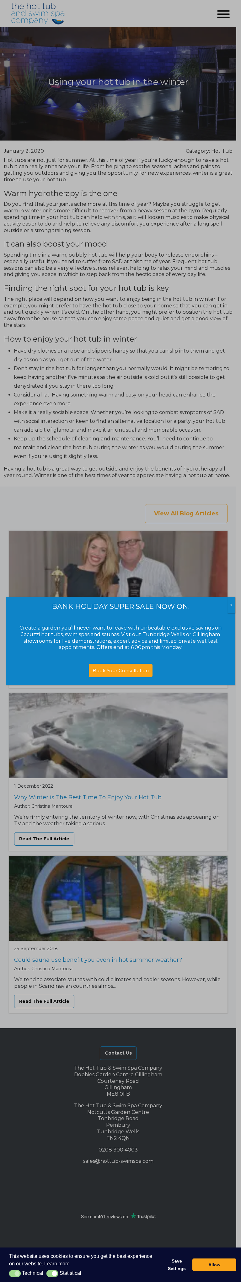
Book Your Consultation (121, 670)
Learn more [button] (57, 1263)
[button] (15, 1273)
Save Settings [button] (177, 1264)
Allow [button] (214, 1264)
